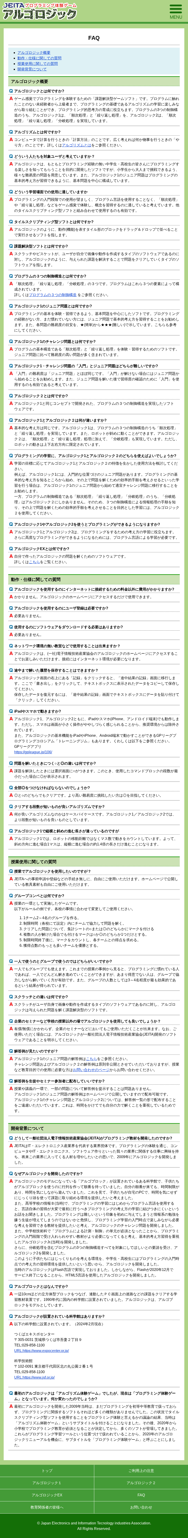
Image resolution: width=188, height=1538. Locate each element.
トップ (47, 1471)
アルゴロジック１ (47, 1483)
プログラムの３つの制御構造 (53, 295)
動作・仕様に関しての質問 (39, 58)
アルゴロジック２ (141, 1483)
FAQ (141, 1495)
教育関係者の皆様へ (47, 1507)
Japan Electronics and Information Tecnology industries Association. (96, 1523)
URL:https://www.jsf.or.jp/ (34, 1377)
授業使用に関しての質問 (37, 64)
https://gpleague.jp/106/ (33, 752)
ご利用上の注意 (141, 1471)
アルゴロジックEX (47, 1495)
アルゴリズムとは (76, 145)
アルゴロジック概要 (33, 53)
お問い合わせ (141, 1507)
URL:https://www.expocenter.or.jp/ (41, 1351)
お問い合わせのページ (91, 1070)
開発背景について (32, 69)
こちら (34, 562)
